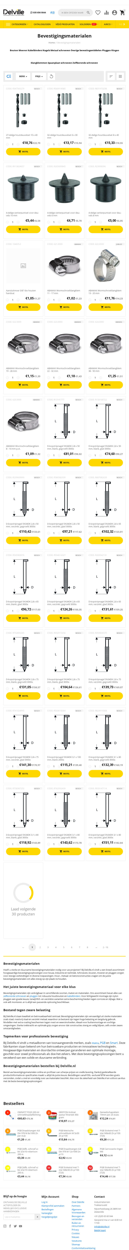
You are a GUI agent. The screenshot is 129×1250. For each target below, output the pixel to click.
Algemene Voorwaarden (78, 1211)
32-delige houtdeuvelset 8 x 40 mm (104, 136)
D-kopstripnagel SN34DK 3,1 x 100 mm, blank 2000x (64, 758)
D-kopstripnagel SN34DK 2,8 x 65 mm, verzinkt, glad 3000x (105, 603)
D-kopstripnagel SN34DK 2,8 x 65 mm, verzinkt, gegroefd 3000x (63, 603)
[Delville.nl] (13, 12)
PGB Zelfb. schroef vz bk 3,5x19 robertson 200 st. (27, 1170)
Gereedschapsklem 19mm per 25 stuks (109, 1113)
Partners (76, 1205)
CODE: (9, 88)
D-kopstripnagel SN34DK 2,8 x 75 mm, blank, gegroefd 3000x (22, 680)
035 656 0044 (39, 12)
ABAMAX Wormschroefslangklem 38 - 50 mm (105, 369)
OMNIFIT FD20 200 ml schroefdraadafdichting (29, 1113)
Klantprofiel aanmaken (52, 1205)
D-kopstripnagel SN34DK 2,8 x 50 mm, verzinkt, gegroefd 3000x (22, 525)
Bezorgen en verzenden (78, 1218)
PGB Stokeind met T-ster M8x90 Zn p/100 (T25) (110, 1170)
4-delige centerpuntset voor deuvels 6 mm (63, 214)
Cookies (76, 1233)
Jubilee (119, 244)
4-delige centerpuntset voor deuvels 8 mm (105, 214)
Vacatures (77, 1240)
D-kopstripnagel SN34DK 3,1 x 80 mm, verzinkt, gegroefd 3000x (63, 836)
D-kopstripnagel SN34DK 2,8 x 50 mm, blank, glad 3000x (105, 447)
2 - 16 (105, 947)
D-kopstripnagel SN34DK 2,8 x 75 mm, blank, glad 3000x (63, 680)
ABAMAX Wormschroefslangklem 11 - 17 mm (63, 292)
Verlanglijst (46, 1213)
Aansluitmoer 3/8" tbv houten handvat (21, 292)
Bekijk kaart (100, 1230)
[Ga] (37, 1217)
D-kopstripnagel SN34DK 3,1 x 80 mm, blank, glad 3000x (22, 836)
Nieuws (75, 1237)
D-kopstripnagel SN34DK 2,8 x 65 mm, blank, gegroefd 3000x (105, 525)
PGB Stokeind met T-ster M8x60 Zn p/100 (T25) (110, 1133)
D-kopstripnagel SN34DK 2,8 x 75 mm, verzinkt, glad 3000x (22, 758)
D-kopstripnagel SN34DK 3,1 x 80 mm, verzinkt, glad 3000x (105, 836)
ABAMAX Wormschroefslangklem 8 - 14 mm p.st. (22, 447)
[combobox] (75, 12)
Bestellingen (47, 1209)
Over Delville (78, 1202)
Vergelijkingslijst (49, 1216)
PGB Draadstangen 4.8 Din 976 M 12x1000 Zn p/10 (70, 1151)
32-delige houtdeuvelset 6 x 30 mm (62, 136)
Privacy (75, 1229)
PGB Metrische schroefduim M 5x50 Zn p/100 (69, 1133)
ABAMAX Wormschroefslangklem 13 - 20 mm (105, 292)
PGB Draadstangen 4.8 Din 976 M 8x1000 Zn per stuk (28, 1133)
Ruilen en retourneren (78, 1224)
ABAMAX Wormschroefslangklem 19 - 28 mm (22, 369)
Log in (44, 1202)
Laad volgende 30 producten (23, 911)
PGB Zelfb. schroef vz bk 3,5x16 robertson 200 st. (27, 1151)
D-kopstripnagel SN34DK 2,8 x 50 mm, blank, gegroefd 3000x (63, 447)
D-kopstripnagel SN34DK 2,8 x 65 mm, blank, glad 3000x (22, 603)
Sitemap (76, 1244)
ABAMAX (77, 244)
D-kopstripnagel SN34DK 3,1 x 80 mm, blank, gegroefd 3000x (105, 758)
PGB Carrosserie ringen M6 (111, 1150)
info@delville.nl (101, 1226)
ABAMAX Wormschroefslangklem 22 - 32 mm (63, 369)
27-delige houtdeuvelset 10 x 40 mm (21, 136)
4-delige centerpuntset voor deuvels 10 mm (22, 214)
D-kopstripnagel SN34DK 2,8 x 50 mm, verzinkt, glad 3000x (63, 525)
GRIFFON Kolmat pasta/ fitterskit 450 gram (68, 1115)
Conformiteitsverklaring (83, 1248)
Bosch (37, 89)
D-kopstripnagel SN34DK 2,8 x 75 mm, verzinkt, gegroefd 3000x (105, 680)
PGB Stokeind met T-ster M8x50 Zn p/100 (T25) (69, 1170)
